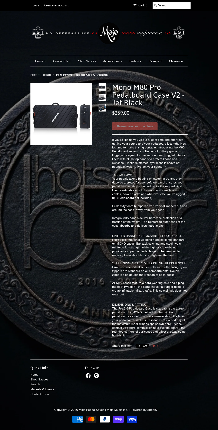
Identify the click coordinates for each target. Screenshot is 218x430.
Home (39, 61)
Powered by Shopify (144, 409)
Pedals (134, 61)
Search (35, 384)
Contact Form (39, 394)
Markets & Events (42, 389)
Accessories (111, 61)
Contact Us (61, 61)
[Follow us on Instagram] (97, 377)
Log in (36, 5)
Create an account (56, 5)
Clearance (176, 61)
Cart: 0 (142, 5)
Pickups (154, 61)
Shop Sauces (87, 61)
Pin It (154, 345)
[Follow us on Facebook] (89, 377)
